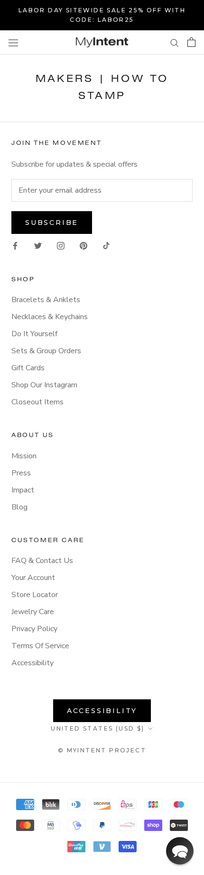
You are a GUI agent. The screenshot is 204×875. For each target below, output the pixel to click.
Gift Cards (28, 368)
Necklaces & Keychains (49, 317)
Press (21, 473)
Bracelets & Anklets (45, 300)
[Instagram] (61, 245)
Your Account (33, 577)
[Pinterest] (83, 245)
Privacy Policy (34, 629)
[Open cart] (191, 42)
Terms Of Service (40, 646)
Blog (19, 507)
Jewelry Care (32, 612)
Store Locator (34, 594)
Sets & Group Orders (46, 351)
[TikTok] (106, 245)
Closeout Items (37, 402)
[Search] (174, 42)
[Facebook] (15, 245)
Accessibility (32, 663)
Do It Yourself (34, 334)
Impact (22, 490)
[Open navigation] (13, 42)
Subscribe (51, 222)
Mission (24, 456)
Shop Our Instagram (44, 385)
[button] (180, 851)
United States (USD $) (97, 728)
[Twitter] (38, 245)
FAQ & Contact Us (42, 560)
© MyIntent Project (102, 750)
